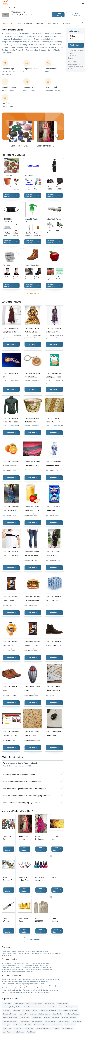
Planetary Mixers (63, 1021)
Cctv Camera (17, 1025)
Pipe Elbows (31, 1032)
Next (57, 136)
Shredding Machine (9, 1014)
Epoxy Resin (24, 1017)
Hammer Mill (23, 1014)
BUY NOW (10, 344)
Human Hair (7, 1003)
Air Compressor (56, 1025)
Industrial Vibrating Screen (68, 1007)
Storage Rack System (10, 1017)
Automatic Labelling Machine (40, 1014)
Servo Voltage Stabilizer (34, 1003)
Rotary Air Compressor (30, 1010)
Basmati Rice (49, 1003)
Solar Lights (7, 1028)
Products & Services (24, 23)
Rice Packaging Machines (68, 1010)
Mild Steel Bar (36, 1017)
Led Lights (6, 1025)
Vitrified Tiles (29, 1028)
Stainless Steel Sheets (51, 1017)
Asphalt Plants (24, 1021)
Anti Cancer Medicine (41, 1025)
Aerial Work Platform (72, 1014)
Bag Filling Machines (10, 1021)
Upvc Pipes (7, 1032)
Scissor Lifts (52, 1007)
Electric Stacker (40, 1007)
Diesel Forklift (57, 1014)
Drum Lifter (28, 1007)
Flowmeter (16, 1010)
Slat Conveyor (37, 1021)
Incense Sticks (70, 1025)
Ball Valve (28, 1025)
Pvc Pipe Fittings (67, 1028)
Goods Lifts (18, 1028)
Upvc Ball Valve (18, 1032)
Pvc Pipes (56, 1028)
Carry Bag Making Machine (12, 1007)
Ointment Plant (50, 1021)
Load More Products (33, 939)
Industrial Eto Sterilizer (48, 1010)
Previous (8, 136)
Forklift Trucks (18, 1003)
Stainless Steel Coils (43, 1028)
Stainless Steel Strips (69, 1017)
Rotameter (6, 1010)
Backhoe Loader (62, 1003)
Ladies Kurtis (76, 1021)
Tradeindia (5, 8)
